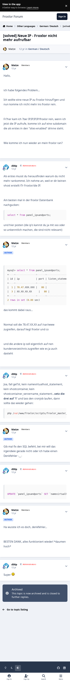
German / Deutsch (38, 49)
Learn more (6, 5)
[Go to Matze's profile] (5, 49)
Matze (11, 49)
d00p (14, 165)
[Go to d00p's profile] (6, 167)
